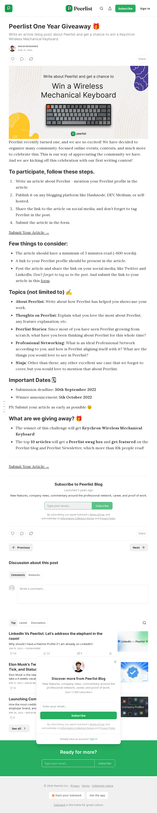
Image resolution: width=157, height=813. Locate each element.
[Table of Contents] (4, 406)
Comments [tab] (18, 575)
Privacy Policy (107, 728)
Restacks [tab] (34, 575)
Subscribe (125, 8)
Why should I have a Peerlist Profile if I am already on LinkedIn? (51, 644)
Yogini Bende (33, 648)
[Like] (12, 59)
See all (16, 728)
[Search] (101, 8)
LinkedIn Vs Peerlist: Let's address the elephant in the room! (55, 636)
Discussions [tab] (38, 623)
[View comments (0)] (22, 59)
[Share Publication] (110, 8)
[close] (115, 662)
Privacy (74, 786)
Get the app (97, 795)
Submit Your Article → (29, 232)
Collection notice (102, 786)
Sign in (145, 8)
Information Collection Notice (77, 728)
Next (136, 547)
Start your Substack (68, 795)
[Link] (3, 172)
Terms (86, 786)
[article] (78, 643)
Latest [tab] (23, 623)
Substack (59, 805)
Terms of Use (97, 724)
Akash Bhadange (28, 46)
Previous (23, 547)
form (45, 280)
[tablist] (25, 575)
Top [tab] (13, 623)
